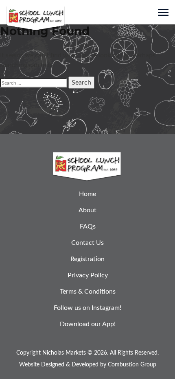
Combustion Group (132, 365)
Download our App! (88, 324)
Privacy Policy (88, 275)
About (87, 210)
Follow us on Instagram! (87, 308)
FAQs (88, 226)
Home (87, 194)
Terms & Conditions (88, 291)
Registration (87, 259)
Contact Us (87, 243)
